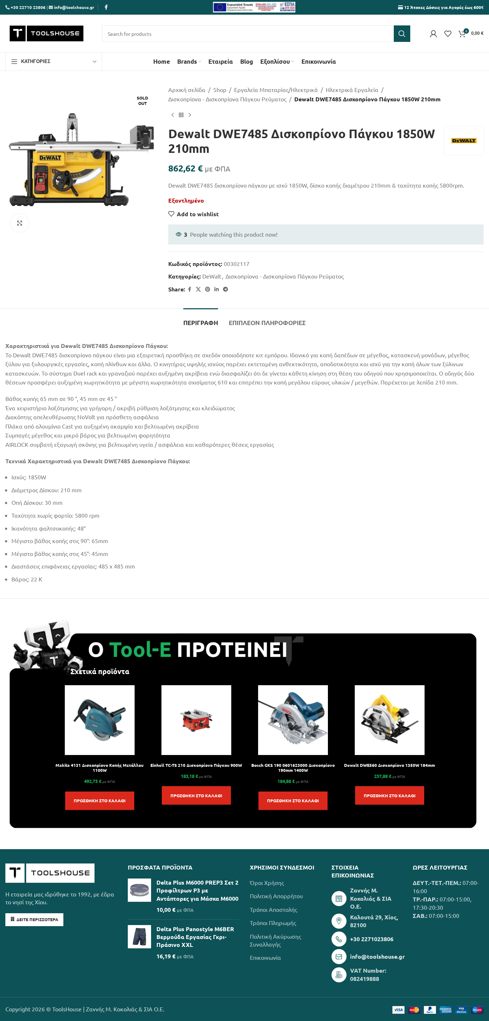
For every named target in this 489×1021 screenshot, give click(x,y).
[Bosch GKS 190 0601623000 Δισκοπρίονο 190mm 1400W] (293, 720)
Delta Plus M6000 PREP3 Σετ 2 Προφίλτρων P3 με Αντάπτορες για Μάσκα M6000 (197, 890)
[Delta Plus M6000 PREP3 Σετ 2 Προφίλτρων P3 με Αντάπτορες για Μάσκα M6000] (139, 896)
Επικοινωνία (265, 957)
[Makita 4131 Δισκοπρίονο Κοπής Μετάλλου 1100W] (100, 720)
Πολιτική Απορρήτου (276, 895)
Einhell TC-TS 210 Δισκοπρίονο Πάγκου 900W (196, 765)
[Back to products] (181, 115)
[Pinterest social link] (207, 289)
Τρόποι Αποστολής (273, 909)
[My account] (433, 33)
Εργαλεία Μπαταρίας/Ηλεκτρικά (276, 89)
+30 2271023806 (371, 939)
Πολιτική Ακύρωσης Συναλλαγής (275, 940)
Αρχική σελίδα (186, 89)
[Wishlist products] (448, 33)
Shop (219, 89)
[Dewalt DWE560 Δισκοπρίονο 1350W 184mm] (390, 720)
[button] (99, 801)
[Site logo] (46, 32)
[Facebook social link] (106, 7)
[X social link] (198, 289)
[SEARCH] (402, 33)
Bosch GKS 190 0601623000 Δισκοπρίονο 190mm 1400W (293, 767)
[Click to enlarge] (20, 223)
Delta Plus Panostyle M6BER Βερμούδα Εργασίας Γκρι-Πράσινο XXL (195, 937)
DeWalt (211, 276)
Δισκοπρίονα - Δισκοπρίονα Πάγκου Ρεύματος (227, 98)
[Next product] (189, 115)
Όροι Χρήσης (267, 882)
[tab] (200, 319)
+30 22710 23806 (27, 7)
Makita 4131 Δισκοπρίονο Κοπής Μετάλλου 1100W (99, 767)
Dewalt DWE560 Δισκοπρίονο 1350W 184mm (389, 765)
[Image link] (50, 872)
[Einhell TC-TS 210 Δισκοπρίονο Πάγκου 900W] (196, 720)
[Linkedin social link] (216, 289)
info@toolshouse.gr (74, 7)
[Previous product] (172, 115)
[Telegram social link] (225, 289)
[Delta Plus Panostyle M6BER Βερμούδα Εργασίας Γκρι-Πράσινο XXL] (139, 942)
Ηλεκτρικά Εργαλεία (352, 89)
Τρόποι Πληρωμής (273, 922)
